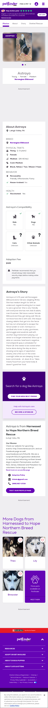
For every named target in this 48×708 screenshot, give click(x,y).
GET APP (42, 14)
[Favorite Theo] (20, 540)
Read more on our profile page (18, 470)
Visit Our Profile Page (20, 491)
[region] (24, 700)
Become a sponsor (24, 412)
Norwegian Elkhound (24, 79)
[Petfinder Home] (10, 4)
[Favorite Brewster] (20, 574)
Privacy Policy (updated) (17, 680)
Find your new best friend (24, 396)
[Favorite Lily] (42, 540)
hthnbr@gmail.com (20, 479)
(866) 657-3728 (19, 484)
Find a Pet (24, 4)
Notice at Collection (29, 677)
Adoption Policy (18, 475)
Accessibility (32, 680)
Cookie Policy (13, 682)
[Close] (44, 695)
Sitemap (34, 675)
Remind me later (6, 18)
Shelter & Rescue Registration (19, 675)
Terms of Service (15, 677)
